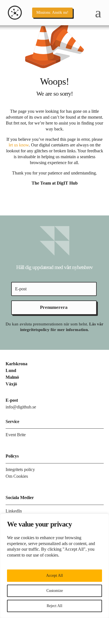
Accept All (54, 575)
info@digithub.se (21, 407)
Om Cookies (17, 476)
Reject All (54, 606)
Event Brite (16, 434)
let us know (19, 145)
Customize (54, 591)
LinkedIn (14, 511)
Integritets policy (20, 469)
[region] (54, 566)
